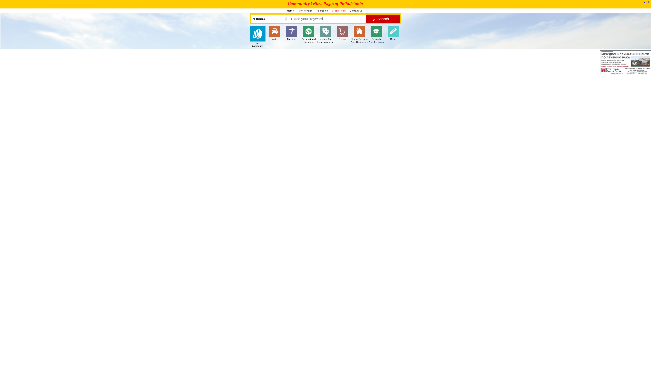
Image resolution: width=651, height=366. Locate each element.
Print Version (305, 10)
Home (291, 10)
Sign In (646, 2)
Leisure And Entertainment (325, 40)
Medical (291, 39)
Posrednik (323, 10)
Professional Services (308, 40)
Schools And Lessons (376, 40)
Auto (274, 39)
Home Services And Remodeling (360, 40)
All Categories (257, 44)
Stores (342, 39)
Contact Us (356, 10)
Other (393, 39)
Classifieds (339, 10)
